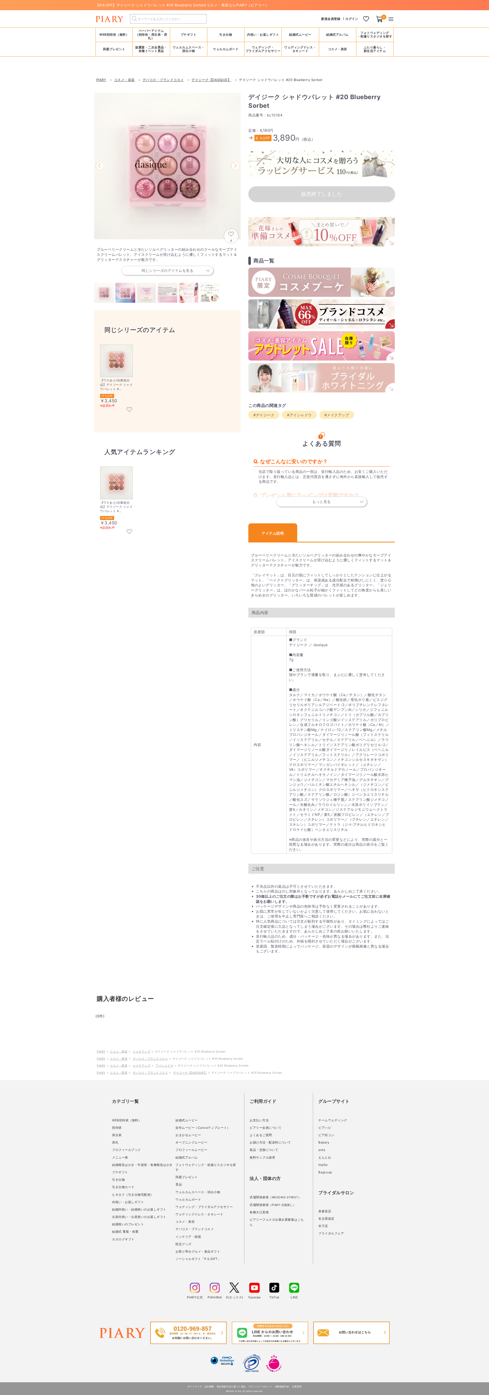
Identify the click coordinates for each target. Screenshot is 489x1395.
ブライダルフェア (331, 1233)
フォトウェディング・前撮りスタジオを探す (374, 34)
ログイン (351, 19)
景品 (178, 1184)
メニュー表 (120, 1157)
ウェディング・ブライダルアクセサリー (204, 1207)
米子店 (323, 1226)
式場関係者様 (275, 1197)
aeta (321, 1150)
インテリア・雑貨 (188, 1237)
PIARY (101, 1051)
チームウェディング (332, 1120)
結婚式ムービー (186, 1120)
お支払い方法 (259, 1120)
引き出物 (118, 1179)
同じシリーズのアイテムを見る (167, 270)
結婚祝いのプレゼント (128, 1224)
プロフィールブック (126, 1150)
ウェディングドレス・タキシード (199, 1214)
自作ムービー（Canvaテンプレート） (202, 1128)
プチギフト (120, 1172)
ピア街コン (326, 1135)
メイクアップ (141, 1051)
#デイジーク (263, 415)
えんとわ (324, 1157)
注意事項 (297, 1386)
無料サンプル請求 (262, 1157)
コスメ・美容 (118, 1051)
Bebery (323, 1142)
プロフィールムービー (191, 1150)
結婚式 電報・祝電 (125, 1231)
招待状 (117, 1128)
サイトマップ (194, 1386)
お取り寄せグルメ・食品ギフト (197, 1251)
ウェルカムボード (188, 1199)
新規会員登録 (330, 19)
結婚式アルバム (337, 34)
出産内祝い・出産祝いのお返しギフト (139, 1217)
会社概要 (209, 1386)
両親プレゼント (186, 1177)
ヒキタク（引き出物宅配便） (133, 1195)
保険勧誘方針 (282, 1386)
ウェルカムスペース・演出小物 (197, 1192)
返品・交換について (264, 1150)
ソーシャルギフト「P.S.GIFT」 (198, 1259)
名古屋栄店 (326, 1218)
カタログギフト (123, 1239)
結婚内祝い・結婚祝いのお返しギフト (139, 1209)
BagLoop (325, 1172)
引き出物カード (123, 1187)
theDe (323, 1165)
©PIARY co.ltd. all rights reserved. (244, 1391)
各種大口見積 (259, 1212)
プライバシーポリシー (260, 1386)
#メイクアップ (336, 415)
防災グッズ (183, 1244)
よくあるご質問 (261, 1135)
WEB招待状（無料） (114, 34)
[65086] (129, 410)
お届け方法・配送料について (270, 1142)
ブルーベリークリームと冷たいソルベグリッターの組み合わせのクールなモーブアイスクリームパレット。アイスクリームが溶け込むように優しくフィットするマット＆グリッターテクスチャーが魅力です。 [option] (167, 259)
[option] (167, 166)
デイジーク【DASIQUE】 (190, 1072)
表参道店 (324, 1211)
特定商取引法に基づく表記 (231, 1386)
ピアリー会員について (265, 1128)
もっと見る (321, 501)
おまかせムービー (188, 1135)
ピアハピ (324, 1128)
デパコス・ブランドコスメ (150, 1058)
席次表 (117, 1135)
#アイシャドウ (299, 415)
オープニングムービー (191, 1142)
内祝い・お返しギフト (128, 1202)
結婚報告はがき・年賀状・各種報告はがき (142, 1165)
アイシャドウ (164, 1065)
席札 (115, 1142)
